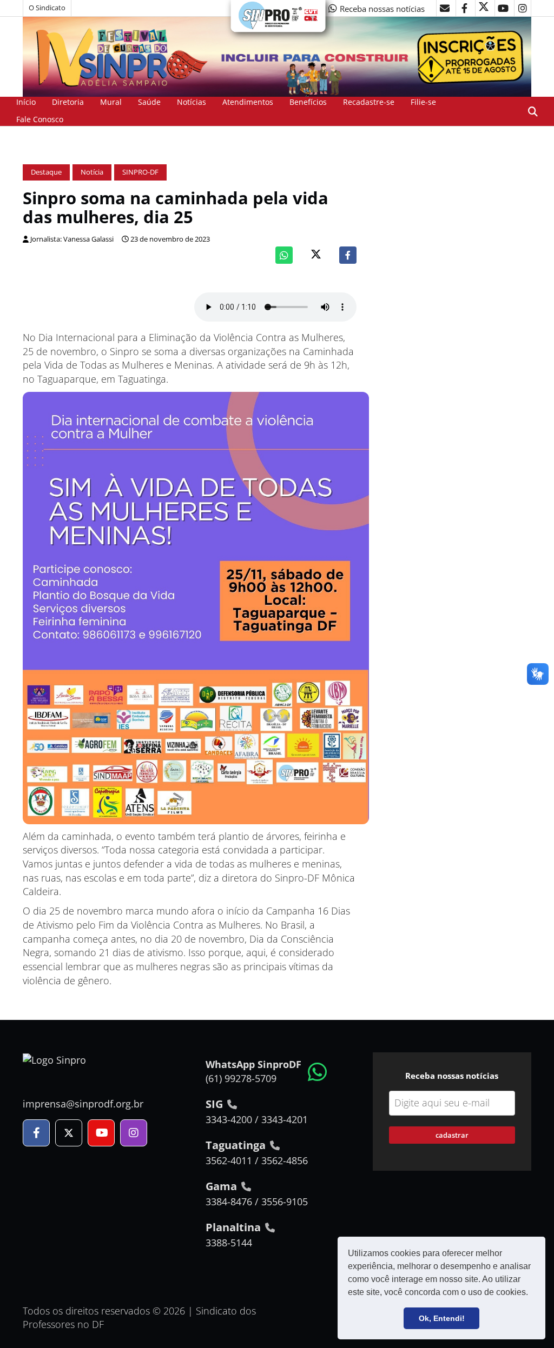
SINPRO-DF (140, 172)
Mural (111, 102)
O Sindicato (47, 7)
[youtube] (503, 8)
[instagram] (523, 8)
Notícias (191, 102)
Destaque (46, 172)
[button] (531, 1293)
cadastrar (452, 1135)
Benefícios (308, 102)
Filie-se (423, 102)
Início (26, 102)
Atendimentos (247, 102)
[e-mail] (445, 8)
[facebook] (464, 8)
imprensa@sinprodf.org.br (83, 1103)
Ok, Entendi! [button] (442, 1318)
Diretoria (68, 102)
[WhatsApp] (284, 255)
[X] (484, 8)
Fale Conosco (39, 119)
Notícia (92, 172)
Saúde (149, 102)
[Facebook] (348, 255)
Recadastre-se (368, 102)
